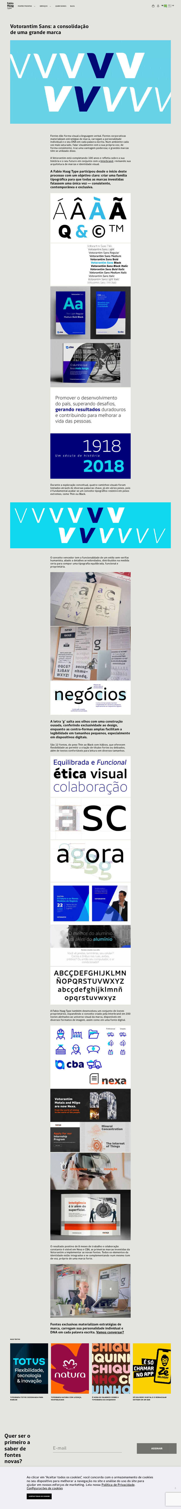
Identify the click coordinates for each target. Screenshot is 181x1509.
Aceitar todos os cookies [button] (39, 1496)
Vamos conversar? (110, 1332)
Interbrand (106, 160)
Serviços (43, 6)
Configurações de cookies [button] (45, 1488)
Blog (72, 6)
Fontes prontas (25, 6)
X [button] (175, 1488)
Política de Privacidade (118, 1484)
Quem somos (60, 6)
